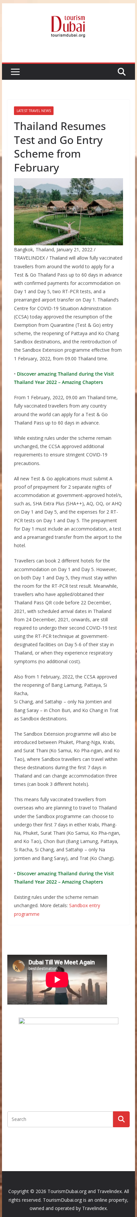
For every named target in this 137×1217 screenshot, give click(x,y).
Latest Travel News (34, 110)
